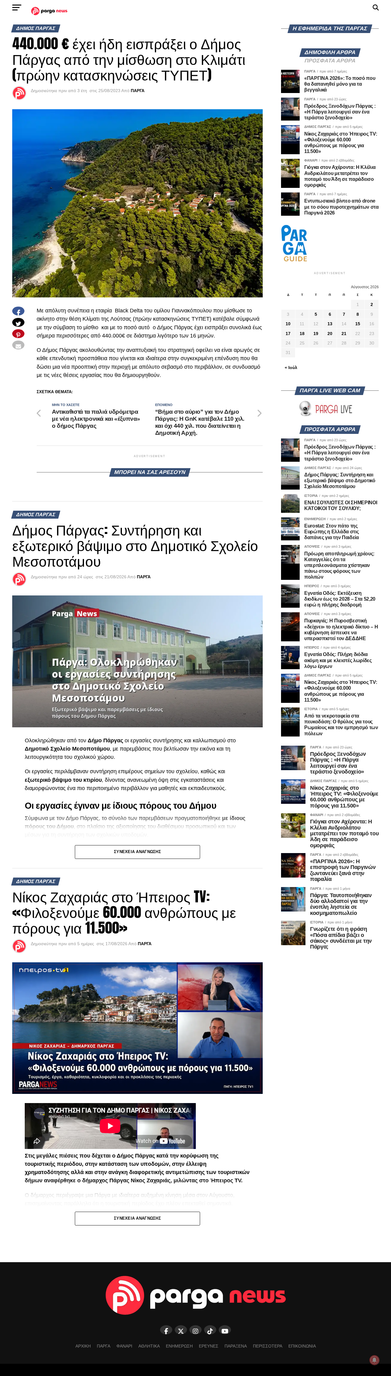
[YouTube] (225, 1329)
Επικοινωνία (302, 1346)
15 (357, 323)
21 (344, 333)
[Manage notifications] (374, 1360)
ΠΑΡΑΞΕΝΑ (236, 1346)
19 (315, 333)
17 (288, 333)
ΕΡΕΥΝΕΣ (208, 1346)
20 (329, 333)
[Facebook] (166, 1329)
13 (329, 323)
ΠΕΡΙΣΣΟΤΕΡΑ (267, 1346)
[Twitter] (181, 1329)
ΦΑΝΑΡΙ (124, 1346)
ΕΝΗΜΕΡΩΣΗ (179, 1346)
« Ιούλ (291, 367)
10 (288, 323)
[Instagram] (195, 1329)
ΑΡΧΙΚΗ (83, 1346)
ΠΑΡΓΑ (137, 90)
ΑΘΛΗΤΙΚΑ (149, 1346)
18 (302, 333)
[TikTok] (210, 1329)
